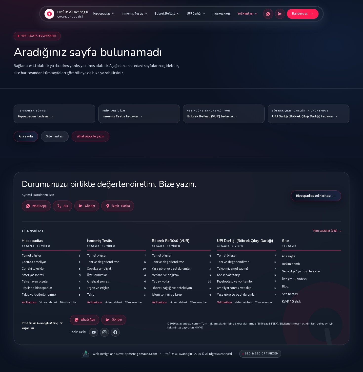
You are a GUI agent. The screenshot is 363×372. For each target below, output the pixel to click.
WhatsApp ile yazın (90, 136)
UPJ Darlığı (194, 13)
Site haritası (54, 136)
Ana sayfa (26, 136)
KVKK (199, 328)
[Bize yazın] (280, 14)
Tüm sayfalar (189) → (327, 230)
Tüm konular (68, 302)
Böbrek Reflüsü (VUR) (170, 243)
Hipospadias (101, 13)
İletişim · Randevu (294, 279)
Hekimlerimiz (222, 14)
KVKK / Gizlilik (291, 301)
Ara (65, 206)
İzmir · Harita (121, 206)
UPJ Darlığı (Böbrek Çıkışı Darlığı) (245, 243)
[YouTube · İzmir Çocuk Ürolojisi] (93, 332)
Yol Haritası (245, 13)
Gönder (90, 206)
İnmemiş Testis (132, 13)
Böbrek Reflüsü (165, 13)
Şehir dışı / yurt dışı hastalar (301, 271)
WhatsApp (39, 206)
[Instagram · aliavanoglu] (104, 332)
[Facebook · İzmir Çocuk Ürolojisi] (115, 332)
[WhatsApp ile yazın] (268, 14)
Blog (285, 286)
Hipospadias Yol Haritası (316, 195)
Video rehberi (48, 302)
